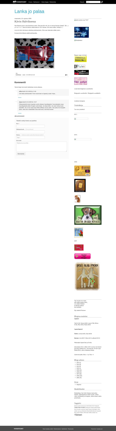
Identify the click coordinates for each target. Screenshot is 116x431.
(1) (79, 362)
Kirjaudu (82, 2)
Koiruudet (79, 409)
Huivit (93, 405)
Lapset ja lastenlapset (93, 409)
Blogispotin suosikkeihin (80, 93)
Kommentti (18, 140)
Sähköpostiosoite (24, 129)
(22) (79, 372)
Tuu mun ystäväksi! (79, 109)
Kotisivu (30, 135)
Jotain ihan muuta (79, 407)
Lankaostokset (83, 409)
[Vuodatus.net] (19, 428)
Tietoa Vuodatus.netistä (48, 429)
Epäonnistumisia (83, 405)
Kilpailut (98, 407)
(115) (79, 375)
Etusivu (30, 2)
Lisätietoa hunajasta (79, 101)
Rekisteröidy (53, 2)
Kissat (75, 409)
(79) (79, 377)
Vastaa (19, 97)
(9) (79, 364)
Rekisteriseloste (57, 429)
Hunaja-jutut (97, 405)
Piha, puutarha (77, 412)
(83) (79, 374)
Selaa (45, 2)
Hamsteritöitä (89, 405)
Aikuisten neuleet (77, 405)
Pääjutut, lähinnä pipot (84, 412)
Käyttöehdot (64, 429)
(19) (79, 370)
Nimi (17, 123)
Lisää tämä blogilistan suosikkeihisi (83, 89)
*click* (86, 20)
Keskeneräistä (94, 407)
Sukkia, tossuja (92, 412)
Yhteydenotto (70, 429)
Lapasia (87, 409)
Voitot (96, 412)
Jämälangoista (88, 407)
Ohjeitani (79, 384)
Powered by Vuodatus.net (96, 429)
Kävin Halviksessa (25, 21)
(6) (79, 366)
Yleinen (78, 415)
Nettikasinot (36, 2)
